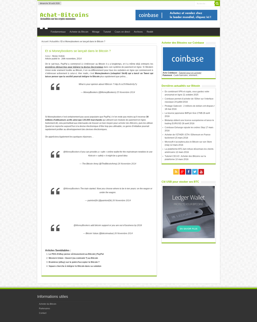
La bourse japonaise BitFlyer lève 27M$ (183, 113)
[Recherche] (217, 3)
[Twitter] (195, 172)
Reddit (150, 31)
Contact (42, 313)
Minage (95, 31)
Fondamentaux (58, 31)
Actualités (54, 41)
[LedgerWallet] (189, 237)
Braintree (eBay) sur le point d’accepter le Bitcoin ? (74, 262)
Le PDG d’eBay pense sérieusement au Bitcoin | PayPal (76, 254)
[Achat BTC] (176, 19)
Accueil (44, 32)
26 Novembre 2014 (127, 163)
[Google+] (182, 172)
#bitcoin (92, 155)
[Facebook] (188, 172)
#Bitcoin (108, 84)
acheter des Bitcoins (128, 123)
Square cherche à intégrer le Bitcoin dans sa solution (75, 266)
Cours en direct (122, 31)
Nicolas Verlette (58, 56)
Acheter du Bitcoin (79, 31)
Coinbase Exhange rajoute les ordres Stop (185, 127)
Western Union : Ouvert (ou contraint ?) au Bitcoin (73, 258)
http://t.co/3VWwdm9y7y (126, 84)
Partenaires (44, 308)
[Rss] (176, 172)
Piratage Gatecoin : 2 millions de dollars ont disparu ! (190, 106)
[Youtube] (201, 172)
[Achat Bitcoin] (64, 22)
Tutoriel (107, 31)
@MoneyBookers (71, 152)
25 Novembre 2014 (126, 92)
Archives (138, 31)
